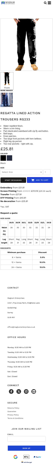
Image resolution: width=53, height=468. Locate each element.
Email (10, 434)
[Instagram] (26, 391)
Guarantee (11, 411)
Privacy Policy (13, 415)
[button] (45, 2)
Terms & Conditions (15, 418)
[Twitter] (18, 391)
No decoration (7, 201)
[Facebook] (11, 391)
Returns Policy (13, 408)
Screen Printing (8, 191)
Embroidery (6, 187)
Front (7, 88)
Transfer (4, 194)
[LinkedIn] (33, 391)
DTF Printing (6, 198)
